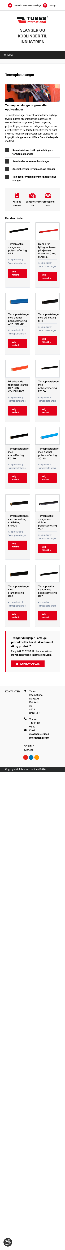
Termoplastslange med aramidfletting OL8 (18, 591)
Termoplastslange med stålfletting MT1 (48, 317)
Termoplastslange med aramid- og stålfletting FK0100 (18, 520)
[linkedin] (31, 757)
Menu (10, 55)
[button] (32, 152)
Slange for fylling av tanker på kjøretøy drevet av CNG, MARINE (47, 250)
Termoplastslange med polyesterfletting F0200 (48, 386)
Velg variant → (17, 273)
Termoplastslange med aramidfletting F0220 (18, 453)
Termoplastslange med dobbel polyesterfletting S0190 (48, 453)
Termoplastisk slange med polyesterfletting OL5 (17, 248)
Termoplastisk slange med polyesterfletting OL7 (47, 591)
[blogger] (36, 757)
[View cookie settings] (7, 1242)
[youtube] (25, 757)
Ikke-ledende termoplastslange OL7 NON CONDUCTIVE (18, 386)
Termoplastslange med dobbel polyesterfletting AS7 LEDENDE (18, 319)
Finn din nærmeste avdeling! (28, 5)
